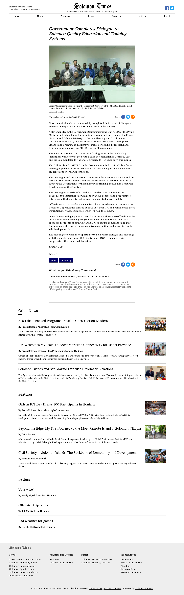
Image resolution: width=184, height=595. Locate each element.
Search (167, 16)
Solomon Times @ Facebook (96, 559)
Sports (91, 16)
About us (125, 565)
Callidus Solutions (144, 588)
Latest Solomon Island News (25, 559)
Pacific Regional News (21, 575)
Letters (142, 16)
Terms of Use (128, 569)
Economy (65, 16)
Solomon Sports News (21, 569)
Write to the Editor (131, 562)
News (40, 16)
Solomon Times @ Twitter (95, 562)
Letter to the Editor (98, 276)
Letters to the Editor (61, 562)
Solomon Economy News (23, 562)
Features (116, 16)
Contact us (127, 559)
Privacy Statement (131, 572)
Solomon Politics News (21, 565)
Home (16, 16)
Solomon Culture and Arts (23, 572)
